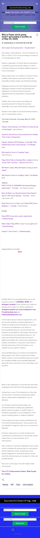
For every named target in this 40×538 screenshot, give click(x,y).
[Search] (37, 4)
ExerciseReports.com (27, 309)
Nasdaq (5, 485)
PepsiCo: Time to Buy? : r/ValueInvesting (16, 231)
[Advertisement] (20, 276)
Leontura (25, 534)
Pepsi (18, 485)
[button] (37, 35)
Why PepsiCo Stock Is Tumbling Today (15, 152)
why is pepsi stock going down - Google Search (18, 48)
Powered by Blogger (21, 530)
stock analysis (28, 485)
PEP (12, 485)
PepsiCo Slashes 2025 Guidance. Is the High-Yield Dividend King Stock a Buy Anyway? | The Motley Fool (19, 144)
